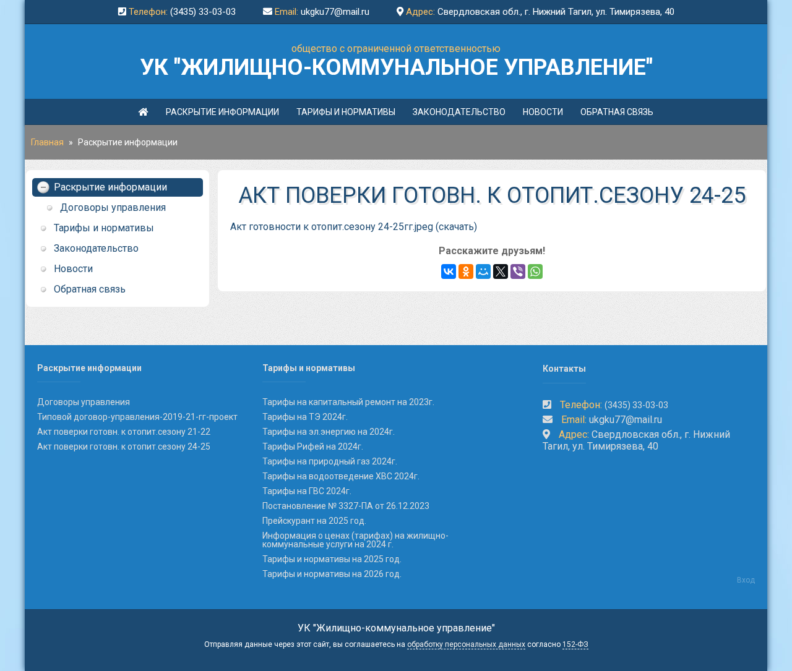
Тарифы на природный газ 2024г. (329, 461)
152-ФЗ (575, 644)
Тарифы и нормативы (345, 112)
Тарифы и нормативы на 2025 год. (332, 559)
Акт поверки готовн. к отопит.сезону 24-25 (123, 446)
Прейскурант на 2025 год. (314, 520)
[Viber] (517, 271)
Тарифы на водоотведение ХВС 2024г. (341, 476)
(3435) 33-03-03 (203, 11)
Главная (47, 142)
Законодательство (459, 112)
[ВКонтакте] (448, 271)
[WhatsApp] (535, 271)
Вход (746, 580)
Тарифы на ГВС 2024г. (306, 491)
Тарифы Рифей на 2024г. (312, 446)
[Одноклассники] (465, 271)
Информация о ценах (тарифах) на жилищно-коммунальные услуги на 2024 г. (355, 540)
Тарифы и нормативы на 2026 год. (332, 574)
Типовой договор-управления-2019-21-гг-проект (137, 416)
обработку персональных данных (466, 644)
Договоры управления (113, 207)
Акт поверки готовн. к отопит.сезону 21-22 (123, 431)
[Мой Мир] (483, 271)
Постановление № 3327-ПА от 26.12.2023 (345, 506)
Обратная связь (616, 112)
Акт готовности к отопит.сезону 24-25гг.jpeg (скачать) (353, 227)
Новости (543, 112)
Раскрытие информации (222, 112)
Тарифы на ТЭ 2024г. (305, 416)
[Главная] (143, 112)
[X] (500, 271)
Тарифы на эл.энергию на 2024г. (328, 431)
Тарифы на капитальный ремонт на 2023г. (348, 402)
